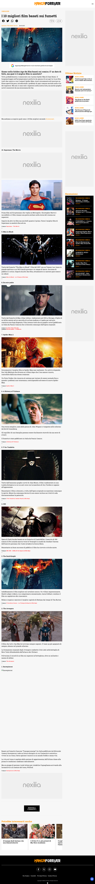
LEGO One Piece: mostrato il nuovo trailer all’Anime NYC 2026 (83, 121)
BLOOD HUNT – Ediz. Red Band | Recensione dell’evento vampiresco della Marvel (83, 274)
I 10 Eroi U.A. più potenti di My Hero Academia (40, 842)
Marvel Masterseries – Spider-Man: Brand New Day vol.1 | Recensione (84, 242)
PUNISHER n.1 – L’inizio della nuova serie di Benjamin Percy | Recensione (84, 221)
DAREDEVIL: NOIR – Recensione (82, 253)
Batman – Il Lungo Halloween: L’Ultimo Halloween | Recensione (83, 201)
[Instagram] (48, 868)
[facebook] (3, 22)
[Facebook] (37, 868)
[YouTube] (54, 868)
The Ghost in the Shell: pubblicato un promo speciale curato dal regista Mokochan (83, 100)
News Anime (79, 77)
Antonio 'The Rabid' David (9, 25)
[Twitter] (43, 868)
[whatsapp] (12, 22)
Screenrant (50, 119)
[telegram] (17, 22)
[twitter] (8, 22)
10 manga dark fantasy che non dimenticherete (13, 842)
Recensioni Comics (83, 198)
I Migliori (5, 11)
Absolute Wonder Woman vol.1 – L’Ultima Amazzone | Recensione (84, 211)
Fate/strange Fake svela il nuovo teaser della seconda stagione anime (83, 79)
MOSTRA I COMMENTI (31, 808)
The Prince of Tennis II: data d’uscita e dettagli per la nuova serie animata (83, 110)
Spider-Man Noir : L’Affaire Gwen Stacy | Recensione (83, 263)
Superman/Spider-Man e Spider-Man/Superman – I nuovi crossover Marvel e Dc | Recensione (84, 232)
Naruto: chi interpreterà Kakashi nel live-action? (83, 90)
